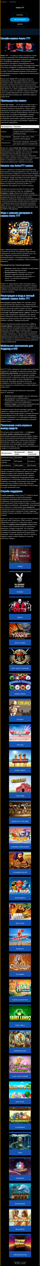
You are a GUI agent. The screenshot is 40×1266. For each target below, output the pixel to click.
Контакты (13, 2)
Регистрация (19, 19)
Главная (3, 2)
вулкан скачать (6, 69)
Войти (20, 24)
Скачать (19, 15)
